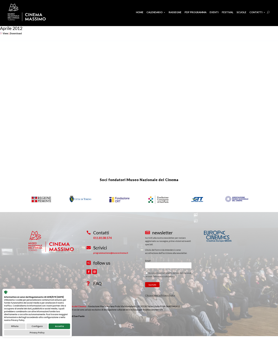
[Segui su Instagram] (94, 271)
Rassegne (175, 12)
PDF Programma (195, 12)
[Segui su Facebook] (88, 271)
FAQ (97, 283)
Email (148, 260)
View (5, 33)
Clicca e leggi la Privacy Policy (160, 295)
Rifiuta (14, 326)
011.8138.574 (102, 238)
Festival (227, 12)
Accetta (59, 326)
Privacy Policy (37, 332)
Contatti (256, 12)
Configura (37, 326)
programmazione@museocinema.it (110, 253)
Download (16, 33)
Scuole (241, 12)
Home (139, 12)
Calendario (155, 12)
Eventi (214, 12)
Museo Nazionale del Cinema (152, 179)
